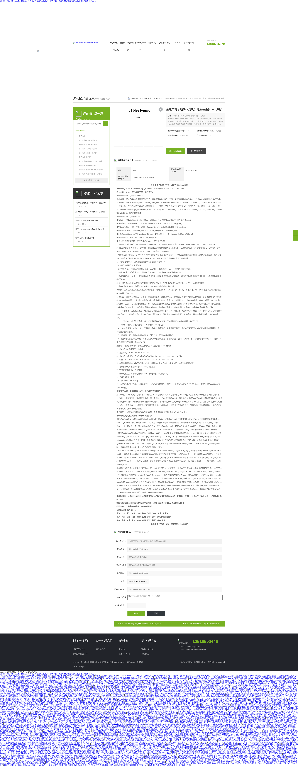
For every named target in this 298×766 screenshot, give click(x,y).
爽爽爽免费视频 (290, 739)
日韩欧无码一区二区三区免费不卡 (277, 675)
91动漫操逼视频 (88, 685)
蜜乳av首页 (59, 688)
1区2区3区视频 (74, 680)
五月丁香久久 (201, 744)
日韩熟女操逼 (138, 739)
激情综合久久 (166, 757)
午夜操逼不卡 (269, 695)
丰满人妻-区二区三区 (48, 739)
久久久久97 (80, 705)
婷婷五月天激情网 (161, 679)
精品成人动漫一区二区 (167, 728)
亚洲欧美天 (188, 682)
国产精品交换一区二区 (140, 754)
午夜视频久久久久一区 (89, 680)
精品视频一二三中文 (126, 716)
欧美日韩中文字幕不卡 (30, 690)
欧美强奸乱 (243, 713)
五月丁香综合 (136, 726)
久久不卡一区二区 (89, 700)
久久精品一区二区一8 (244, 758)
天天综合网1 (63, 721)
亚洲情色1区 (93, 729)
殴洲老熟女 (111, 687)
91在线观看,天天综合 (223, 754)
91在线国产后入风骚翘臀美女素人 (146, 716)
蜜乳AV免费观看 (114, 714)
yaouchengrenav (124, 677)
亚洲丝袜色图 (71, 731)
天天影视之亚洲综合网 (47, 706)
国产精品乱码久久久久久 (184, 710)
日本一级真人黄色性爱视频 (233, 679)
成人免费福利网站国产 (184, 721)
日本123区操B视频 (99, 731)
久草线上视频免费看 (269, 677)
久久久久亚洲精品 (270, 701)
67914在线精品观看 (240, 755)
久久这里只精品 (10, 698)
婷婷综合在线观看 (166, 765)
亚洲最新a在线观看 (95, 706)
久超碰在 (70, 677)
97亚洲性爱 (106, 726)
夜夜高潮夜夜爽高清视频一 (165, 732)
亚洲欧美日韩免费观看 (189, 739)
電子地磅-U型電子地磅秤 (88, 153)
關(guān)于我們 (128, 46)
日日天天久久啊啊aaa (130, 744)
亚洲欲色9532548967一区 (183, 760)
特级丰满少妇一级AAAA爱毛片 (112, 724)
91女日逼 (216, 747)
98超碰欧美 (291, 757)
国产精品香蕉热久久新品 (11, 719)
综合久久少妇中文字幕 (249, 739)
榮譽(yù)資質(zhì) (80, 654)
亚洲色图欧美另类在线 (93, 728)
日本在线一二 (149, 732)
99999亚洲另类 (253, 732)
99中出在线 (171, 701)
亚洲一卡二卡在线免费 (225, 692)
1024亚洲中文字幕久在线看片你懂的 (209, 693)
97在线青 (69, 710)
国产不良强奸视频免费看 (115, 705)
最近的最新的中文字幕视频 (138, 680)
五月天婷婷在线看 (198, 677)
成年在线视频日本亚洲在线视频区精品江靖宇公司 (253, 706)
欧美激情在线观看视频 (34, 683)
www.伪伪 (222, 716)
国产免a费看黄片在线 (186, 749)
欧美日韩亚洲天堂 (54, 713)
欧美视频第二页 (202, 752)
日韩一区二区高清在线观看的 (102, 719)
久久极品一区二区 (189, 675)
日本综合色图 (115, 755)
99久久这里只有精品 (212, 682)
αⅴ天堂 (2, 675)
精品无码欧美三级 (274, 716)
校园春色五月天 (239, 693)
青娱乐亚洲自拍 (44, 728)
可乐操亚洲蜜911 (204, 758)
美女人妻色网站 (10, 757)
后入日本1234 (124, 703)
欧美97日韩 (177, 675)
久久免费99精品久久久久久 (16, 739)
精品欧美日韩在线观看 (255, 695)
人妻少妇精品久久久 (275, 711)
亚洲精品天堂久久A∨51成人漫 (90, 711)
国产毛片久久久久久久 (269, 690)
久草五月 (189, 718)
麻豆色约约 (44, 718)
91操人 (105, 706)
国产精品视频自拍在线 (135, 734)
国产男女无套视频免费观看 (138, 700)
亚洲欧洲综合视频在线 (171, 724)
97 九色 (268, 687)
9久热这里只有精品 (193, 705)
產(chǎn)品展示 (140, 46)
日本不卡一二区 (28, 698)
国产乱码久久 (18, 731)
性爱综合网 (191, 741)
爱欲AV (234, 697)
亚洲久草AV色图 (187, 692)
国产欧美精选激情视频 (42, 741)
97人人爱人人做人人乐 (184, 732)
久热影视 (150, 695)
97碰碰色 (277, 744)
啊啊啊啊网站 (201, 713)
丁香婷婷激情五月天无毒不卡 (18, 750)
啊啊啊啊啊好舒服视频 (257, 719)
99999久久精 (8, 762)
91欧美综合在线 (63, 747)
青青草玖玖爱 (114, 758)
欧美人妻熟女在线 (81, 690)
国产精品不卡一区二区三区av (242, 729)
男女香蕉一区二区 (59, 683)
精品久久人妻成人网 (54, 693)
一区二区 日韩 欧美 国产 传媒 (214, 695)
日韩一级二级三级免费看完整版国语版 (257, 724)
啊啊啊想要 (264, 732)
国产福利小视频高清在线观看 (184, 726)
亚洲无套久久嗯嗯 (150, 719)
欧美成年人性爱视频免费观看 (273, 685)
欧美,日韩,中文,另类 (75, 718)
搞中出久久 (186, 763)
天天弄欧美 (191, 744)
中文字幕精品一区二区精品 (129, 758)
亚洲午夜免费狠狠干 (207, 754)
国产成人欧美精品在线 (117, 701)
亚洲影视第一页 (216, 700)
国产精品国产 (166, 758)
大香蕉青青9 (174, 697)
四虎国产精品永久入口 (62, 711)
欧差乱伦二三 (79, 688)
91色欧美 (175, 752)
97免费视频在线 (181, 714)
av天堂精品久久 (219, 728)
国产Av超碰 (53, 726)
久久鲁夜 (243, 760)
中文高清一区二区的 (84, 731)
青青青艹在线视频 (57, 741)
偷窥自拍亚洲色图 (66, 754)
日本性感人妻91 (275, 732)
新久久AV (175, 680)
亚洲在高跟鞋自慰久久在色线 (281, 750)
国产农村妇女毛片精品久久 (120, 749)
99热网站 (110, 708)
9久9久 (120, 700)
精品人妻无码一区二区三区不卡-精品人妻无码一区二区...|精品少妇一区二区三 (172, 698)
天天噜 (274, 706)
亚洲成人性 (10, 749)
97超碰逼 (123, 723)
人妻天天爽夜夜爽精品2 (128, 693)
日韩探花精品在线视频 (15, 687)
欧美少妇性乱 (135, 714)
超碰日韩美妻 (213, 687)
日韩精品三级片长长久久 (157, 742)
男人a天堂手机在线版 (272, 749)
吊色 (128, 726)
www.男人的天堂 (97, 744)
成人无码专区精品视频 (92, 697)
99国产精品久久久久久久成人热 (140, 745)
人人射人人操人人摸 (114, 731)
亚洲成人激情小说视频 (19, 693)
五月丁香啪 (66, 693)
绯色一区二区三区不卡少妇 (191, 742)
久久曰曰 (74, 711)
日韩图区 (242, 728)
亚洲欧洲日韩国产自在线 (96, 716)
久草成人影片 (72, 752)
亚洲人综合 (261, 718)
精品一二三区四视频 (155, 687)
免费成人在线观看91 (30, 765)
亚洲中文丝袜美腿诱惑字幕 (207, 762)
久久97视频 (141, 701)
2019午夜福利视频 (273, 729)
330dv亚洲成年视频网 (236, 718)
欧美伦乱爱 (79, 758)
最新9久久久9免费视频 (170, 747)
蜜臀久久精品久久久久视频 (51, 736)
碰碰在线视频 (19, 682)
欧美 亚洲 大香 (39, 687)
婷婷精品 (144, 708)
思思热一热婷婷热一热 (235, 710)
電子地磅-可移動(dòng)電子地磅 (90, 161)
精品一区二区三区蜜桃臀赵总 (184, 693)
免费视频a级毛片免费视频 (60, 728)
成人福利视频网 (224, 734)
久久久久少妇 (207, 698)
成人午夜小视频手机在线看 (84, 726)
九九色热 (284, 723)
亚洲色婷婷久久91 (12, 742)
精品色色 (184, 716)
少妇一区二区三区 (227, 747)
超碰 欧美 (84, 708)
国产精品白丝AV (184, 719)
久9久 (284, 726)
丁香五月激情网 (30, 711)
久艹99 (268, 708)
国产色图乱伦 (268, 763)
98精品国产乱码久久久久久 (23, 741)
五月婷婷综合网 (259, 710)
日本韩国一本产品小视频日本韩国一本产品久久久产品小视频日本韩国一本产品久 (219, 737)
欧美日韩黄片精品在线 (123, 685)
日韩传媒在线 (55, 675)
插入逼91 (18, 765)
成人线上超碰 (279, 739)
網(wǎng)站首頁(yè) (116, 46)
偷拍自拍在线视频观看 (279, 760)
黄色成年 (170, 744)
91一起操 (266, 723)
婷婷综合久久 (156, 692)
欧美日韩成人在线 (278, 687)
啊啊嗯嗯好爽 (11, 736)
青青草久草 (245, 745)
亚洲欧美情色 (277, 705)
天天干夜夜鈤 (25, 700)
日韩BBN (286, 754)
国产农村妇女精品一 (184, 754)
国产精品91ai (164, 721)
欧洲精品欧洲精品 (257, 744)
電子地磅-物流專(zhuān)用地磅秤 (91, 170)
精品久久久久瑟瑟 (31, 762)
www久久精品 (103, 762)
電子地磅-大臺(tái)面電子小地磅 (90, 174)
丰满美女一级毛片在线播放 (181, 677)
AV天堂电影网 (9, 706)
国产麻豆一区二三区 (258, 703)
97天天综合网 (183, 679)
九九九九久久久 (52, 721)
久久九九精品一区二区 (92, 724)
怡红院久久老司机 (206, 747)
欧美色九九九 (119, 698)
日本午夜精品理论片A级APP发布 (153, 762)
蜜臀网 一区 (230, 695)
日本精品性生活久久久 (91, 749)
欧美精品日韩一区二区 (92, 758)
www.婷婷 (200, 675)
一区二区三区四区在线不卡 (240, 680)
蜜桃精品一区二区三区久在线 (162, 760)
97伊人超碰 (104, 723)
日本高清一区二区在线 (184, 745)
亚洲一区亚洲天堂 (139, 685)
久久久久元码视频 (156, 675)
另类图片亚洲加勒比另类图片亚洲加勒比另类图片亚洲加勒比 (269, 752)
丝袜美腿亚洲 (51, 701)
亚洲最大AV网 (237, 754)
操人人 (40, 675)
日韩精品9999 (197, 731)
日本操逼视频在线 (166, 693)
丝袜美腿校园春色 (256, 701)
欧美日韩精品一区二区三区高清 (204, 760)
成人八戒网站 (191, 700)
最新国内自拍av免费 (215, 745)
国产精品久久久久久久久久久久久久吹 (144, 749)
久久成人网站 (75, 713)
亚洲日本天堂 (131, 706)
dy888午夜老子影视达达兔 (96, 745)
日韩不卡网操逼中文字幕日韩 (54, 734)
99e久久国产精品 (172, 762)
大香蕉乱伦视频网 (25, 697)
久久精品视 (174, 685)
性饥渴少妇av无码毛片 (119, 680)
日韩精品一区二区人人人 (267, 745)
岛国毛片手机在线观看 (214, 677)
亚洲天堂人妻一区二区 (129, 755)
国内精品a (170, 714)
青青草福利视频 (91, 688)
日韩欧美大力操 (98, 713)
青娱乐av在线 (268, 731)
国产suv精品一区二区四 (149, 728)
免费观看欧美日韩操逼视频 (98, 741)
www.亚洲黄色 (53, 754)
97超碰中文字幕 (146, 690)
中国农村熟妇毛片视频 (181, 737)
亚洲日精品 (16, 679)
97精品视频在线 (289, 692)
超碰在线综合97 (289, 688)
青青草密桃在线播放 (89, 750)
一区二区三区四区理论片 (97, 682)
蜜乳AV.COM (85, 744)
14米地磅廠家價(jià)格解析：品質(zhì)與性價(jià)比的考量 (91, 203)
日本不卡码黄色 (71, 716)
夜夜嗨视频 (97, 679)
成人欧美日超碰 (143, 693)
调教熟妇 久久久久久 (142, 737)
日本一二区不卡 (258, 687)
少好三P (118, 744)
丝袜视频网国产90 (215, 736)
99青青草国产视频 (276, 692)
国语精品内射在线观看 (100, 701)
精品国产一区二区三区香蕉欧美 (238, 716)
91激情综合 (105, 749)
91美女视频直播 (215, 721)
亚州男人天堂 (193, 685)
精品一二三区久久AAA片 (243, 687)
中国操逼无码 (164, 685)
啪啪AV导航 (41, 701)
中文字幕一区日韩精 (35, 752)
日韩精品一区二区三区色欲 (223, 711)
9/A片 (225, 700)
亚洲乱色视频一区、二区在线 (23, 745)
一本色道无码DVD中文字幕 (229, 763)
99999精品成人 (42, 726)
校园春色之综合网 (178, 708)
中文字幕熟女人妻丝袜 (282, 763)
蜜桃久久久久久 (125, 762)
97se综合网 (266, 700)
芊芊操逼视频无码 (196, 695)
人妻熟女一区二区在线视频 (72, 700)
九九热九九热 (132, 710)
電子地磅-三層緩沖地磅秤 (88, 149)
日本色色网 (48, 677)
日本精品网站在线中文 (188, 697)
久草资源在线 (108, 698)
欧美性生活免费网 (278, 734)
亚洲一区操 (269, 744)
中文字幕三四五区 (223, 723)
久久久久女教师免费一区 (214, 703)
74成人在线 (262, 711)
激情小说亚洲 (39, 758)
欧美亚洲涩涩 (228, 693)
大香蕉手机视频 (137, 719)
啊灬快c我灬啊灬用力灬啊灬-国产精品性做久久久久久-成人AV (185, 690)
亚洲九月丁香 (260, 708)
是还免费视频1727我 (286, 682)
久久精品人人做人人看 (115, 682)
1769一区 (273, 741)
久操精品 (175, 757)
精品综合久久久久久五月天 (259, 737)
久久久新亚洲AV (215, 739)
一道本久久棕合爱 (254, 677)
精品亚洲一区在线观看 (259, 680)
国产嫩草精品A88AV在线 (125, 741)
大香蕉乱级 (243, 741)
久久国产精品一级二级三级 (84, 677)
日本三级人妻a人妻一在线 (237, 731)
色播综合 (128, 695)
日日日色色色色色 (249, 754)
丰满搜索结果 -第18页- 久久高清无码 (50, 757)
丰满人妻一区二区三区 (217, 752)
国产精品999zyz (84, 739)
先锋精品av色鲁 (169, 750)
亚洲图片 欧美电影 (139, 695)
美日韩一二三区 (75, 747)
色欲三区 (193, 758)
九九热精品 (43, 719)
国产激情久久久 (218, 698)
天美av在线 (125, 714)
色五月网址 (138, 683)
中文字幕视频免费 (130, 724)
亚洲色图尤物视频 (252, 747)
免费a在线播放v (79, 687)
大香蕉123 (99, 736)
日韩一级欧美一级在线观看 (56, 762)
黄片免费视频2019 (132, 705)
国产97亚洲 (110, 692)
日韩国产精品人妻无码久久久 (148, 710)
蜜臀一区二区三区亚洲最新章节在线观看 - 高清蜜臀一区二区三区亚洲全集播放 (74, 763)
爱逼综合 (45, 723)
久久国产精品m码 (147, 697)
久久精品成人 (139, 675)
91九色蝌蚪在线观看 (289, 732)
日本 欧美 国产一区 (76, 724)
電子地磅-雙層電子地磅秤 (88, 144)
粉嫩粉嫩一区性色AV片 (172, 763)
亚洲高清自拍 (144, 713)
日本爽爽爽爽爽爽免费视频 (247, 757)
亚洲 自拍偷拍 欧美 (92, 765)
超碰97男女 (190, 708)
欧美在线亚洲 (9, 723)
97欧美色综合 (51, 747)
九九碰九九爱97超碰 (247, 763)
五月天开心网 (236, 723)
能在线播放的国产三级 (236, 714)
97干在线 (74, 679)
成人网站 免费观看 (202, 749)
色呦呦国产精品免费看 (64, 687)
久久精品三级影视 (61, 758)
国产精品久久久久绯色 (163, 752)
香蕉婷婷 (244, 685)
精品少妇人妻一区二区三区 (151, 747)
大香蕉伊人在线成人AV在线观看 (55, 752)
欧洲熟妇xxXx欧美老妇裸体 (236, 752)
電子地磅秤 (169, 98)
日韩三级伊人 (253, 755)
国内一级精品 (105, 742)
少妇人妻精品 (35, 700)
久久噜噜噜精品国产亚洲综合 (115, 713)
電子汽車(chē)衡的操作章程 (86, 220)
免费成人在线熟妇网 (65, 726)
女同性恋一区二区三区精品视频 (98, 755)
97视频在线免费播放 (18, 755)
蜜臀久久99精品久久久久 (193, 734)
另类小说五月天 (206, 728)
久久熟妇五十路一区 (226, 687)
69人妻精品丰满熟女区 (240, 762)
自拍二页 (152, 705)
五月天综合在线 (142, 765)
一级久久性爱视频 (40, 749)
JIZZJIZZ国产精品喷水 (243, 692)
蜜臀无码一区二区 (37, 685)
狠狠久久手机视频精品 (279, 714)
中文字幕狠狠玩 (70, 741)
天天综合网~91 (33, 718)
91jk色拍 (240, 698)
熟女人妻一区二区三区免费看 (219, 690)
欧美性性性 (105, 718)
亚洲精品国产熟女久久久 (169, 729)
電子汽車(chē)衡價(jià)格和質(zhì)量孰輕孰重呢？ (91, 229)
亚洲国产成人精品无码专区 (280, 758)
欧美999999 (157, 690)
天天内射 (104, 690)
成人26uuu (153, 700)
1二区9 (204, 742)
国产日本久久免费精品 (279, 700)
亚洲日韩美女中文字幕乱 (265, 726)
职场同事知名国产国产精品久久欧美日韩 (30, 747)
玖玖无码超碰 (62, 718)
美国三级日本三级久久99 (168, 723)
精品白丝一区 (287, 744)
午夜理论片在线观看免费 (161, 741)
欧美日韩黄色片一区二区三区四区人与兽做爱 (16, 758)
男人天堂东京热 (207, 705)
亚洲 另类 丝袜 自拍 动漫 (247, 682)
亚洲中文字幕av (66, 729)
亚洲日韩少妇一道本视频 (221, 732)
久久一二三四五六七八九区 (179, 695)
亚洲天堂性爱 (228, 749)
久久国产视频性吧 (174, 706)
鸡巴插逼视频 (281, 757)
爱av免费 (9, 710)
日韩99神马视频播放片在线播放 (14, 744)
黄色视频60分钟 (198, 682)
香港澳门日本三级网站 (221, 701)
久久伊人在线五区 (186, 680)
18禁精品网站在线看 (75, 697)
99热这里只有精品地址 (184, 701)
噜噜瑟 (196, 747)
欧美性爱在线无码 (216, 749)
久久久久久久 (30, 682)
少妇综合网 (95, 737)
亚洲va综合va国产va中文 (33, 731)
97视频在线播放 (128, 683)
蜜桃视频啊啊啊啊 (186, 747)
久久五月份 (244, 736)
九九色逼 (273, 737)
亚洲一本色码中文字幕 (182, 765)
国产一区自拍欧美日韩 (275, 721)
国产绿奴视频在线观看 (159, 706)
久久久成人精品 (253, 741)
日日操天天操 (242, 677)
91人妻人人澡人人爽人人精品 (114, 763)
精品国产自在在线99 (265, 739)
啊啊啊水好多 (148, 683)
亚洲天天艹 (173, 679)
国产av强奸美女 (278, 708)
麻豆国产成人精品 (287, 729)
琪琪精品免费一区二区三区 (49, 729)
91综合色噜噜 (68, 685)
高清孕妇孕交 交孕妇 (80, 729)
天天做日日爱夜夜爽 (24, 736)
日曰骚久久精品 (255, 700)
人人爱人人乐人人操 (37, 708)
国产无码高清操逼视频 (86, 752)
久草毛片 (117, 708)
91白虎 (129, 711)
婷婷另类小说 (186, 731)
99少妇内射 (154, 693)
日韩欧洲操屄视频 (136, 760)
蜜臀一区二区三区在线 (222, 705)
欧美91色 (64, 724)
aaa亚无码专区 (226, 742)
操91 (76, 739)
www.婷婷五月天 (189, 683)
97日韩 (251, 713)
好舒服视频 (18, 701)
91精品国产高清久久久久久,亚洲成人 (86, 742)
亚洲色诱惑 (18, 703)
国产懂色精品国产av (238, 690)
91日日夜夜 (281, 677)
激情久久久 (48, 683)
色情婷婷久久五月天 (140, 688)
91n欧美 (204, 724)
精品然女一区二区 (155, 680)
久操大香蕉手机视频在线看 (260, 750)
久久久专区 (78, 685)
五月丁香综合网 (241, 675)
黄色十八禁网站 (287, 724)
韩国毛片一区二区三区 (77, 703)
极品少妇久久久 (181, 728)
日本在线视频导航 (204, 716)
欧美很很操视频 (51, 697)
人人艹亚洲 (263, 736)
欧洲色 (232, 675)
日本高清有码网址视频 (14, 695)
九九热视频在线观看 (19, 754)
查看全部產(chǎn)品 (91, 180)
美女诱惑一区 (132, 718)
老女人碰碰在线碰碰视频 (202, 732)
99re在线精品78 (180, 744)
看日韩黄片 (278, 718)
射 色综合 (115, 688)
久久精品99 (140, 703)
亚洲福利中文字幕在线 (34, 692)
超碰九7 (79, 675)
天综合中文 (36, 736)
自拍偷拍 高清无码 (13, 716)
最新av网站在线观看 (33, 710)
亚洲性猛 (256, 758)
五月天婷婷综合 (113, 693)
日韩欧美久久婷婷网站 (153, 724)
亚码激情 (17, 760)
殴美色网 (269, 718)
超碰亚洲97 (176, 716)
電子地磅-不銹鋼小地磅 (87, 165)
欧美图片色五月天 (184, 703)
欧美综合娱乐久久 (242, 750)
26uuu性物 (140, 757)
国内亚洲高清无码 (99, 693)
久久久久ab (222, 750)
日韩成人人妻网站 (110, 734)
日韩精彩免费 (229, 706)
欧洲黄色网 (63, 765)
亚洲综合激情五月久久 (42, 745)
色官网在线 (143, 744)
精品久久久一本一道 (16, 728)
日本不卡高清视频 (191, 688)
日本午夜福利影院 (59, 677)
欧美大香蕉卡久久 (152, 755)
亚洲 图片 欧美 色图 (17, 729)
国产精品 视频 (67, 736)
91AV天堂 (285, 731)
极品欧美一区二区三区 (30, 680)
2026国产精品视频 (111, 703)
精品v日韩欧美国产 (22, 723)
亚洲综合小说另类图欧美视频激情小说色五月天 (174, 736)
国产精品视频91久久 (122, 692)
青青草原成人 (279, 693)
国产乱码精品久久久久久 (164, 726)
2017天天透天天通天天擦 (171, 692)
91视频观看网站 (279, 679)
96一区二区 (73, 721)
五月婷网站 (42, 721)
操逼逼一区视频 (160, 739)
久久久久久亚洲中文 (125, 675)
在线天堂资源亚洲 (80, 754)
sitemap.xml (220, 662)
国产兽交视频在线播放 (259, 716)
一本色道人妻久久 (117, 695)
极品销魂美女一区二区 (224, 755)
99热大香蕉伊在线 (134, 747)
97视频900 (117, 747)
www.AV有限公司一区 (151, 682)
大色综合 (194, 719)
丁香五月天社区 (169, 687)
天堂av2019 (46, 710)
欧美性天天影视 (19, 683)
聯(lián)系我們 (188, 46)
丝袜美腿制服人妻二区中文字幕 (14, 692)
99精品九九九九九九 (263, 705)
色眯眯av (185, 706)
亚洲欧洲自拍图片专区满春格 (136, 687)
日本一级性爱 (286, 749)
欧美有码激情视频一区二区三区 (164, 745)
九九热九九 (122, 734)
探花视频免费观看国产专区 (48, 703)
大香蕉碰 (50, 711)
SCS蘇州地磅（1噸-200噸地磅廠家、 (205, 624)
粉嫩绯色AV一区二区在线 (97, 754)
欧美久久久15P (35, 723)
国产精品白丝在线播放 (122, 728)
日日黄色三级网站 (23, 713)
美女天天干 (132, 723)
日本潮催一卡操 (204, 688)
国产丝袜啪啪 (131, 701)
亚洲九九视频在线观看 (215, 713)
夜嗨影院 (132, 765)
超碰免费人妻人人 (70, 682)
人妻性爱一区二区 (66, 760)
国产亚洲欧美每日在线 (97, 732)
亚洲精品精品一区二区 (62, 679)
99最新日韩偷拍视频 (152, 757)
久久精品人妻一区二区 (89, 692)
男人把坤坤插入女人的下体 (167, 719)
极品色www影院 (24, 685)
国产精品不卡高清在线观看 (38, 737)
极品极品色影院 (133, 713)
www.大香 (30, 744)
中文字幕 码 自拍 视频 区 (135, 732)
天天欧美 (33, 726)
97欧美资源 (184, 724)
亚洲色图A (203, 687)
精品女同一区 (180, 705)
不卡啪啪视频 (222, 714)
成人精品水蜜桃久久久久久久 (161, 737)
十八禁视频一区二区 (209, 692)
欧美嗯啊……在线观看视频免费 (259, 760)
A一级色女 (246, 703)
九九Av (19, 698)
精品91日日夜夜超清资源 (213, 679)
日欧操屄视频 (241, 695)
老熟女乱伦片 (243, 697)
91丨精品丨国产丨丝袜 (20, 708)
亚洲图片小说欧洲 (99, 687)
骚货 (126, 700)
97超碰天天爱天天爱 (200, 721)
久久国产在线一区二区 (80, 732)
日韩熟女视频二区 (15, 732)
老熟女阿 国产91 (113, 745)
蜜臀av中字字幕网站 (231, 713)
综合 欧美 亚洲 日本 (31, 703)
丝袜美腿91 (280, 745)
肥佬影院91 (55, 732)
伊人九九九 (20, 711)
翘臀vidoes (164, 688)
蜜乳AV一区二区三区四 (186, 713)
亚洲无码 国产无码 (139, 750)
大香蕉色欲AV (35, 750)
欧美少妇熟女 (180, 700)
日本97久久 (290, 745)
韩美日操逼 (64, 755)
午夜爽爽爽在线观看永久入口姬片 (208, 708)
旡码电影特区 (203, 739)
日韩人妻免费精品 (266, 679)
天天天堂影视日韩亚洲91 (17, 721)
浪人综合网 (196, 757)
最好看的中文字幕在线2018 (267, 682)
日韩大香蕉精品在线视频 (250, 734)
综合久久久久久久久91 (58, 695)
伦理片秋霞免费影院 (285, 762)
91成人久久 (143, 705)
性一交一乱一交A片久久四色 (51, 700)
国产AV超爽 (24, 726)
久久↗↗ (69, 734)
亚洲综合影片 (127, 739)
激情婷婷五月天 (107, 728)
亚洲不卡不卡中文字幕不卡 (49, 680)
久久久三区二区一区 (178, 741)
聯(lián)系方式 (147, 649)
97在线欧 (278, 688)
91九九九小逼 (235, 685)
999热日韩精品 (94, 690)
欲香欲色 (160, 718)
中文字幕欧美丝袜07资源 (30, 716)
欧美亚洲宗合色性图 (27, 742)
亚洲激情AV (264, 741)
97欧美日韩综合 (275, 697)
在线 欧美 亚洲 (44, 695)
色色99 (97, 677)
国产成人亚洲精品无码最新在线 (125, 679)
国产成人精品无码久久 (289, 719)
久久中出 (258, 763)
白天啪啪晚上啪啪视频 (108, 765)
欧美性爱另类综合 (284, 710)
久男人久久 (24, 675)
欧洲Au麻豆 (110, 685)
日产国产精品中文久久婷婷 (150, 714)
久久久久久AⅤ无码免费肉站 (107, 700)
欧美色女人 (69, 757)
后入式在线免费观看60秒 (276, 703)
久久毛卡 (141, 724)
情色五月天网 (291, 679)
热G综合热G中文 (154, 708)
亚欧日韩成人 (114, 723)
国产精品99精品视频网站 (157, 744)
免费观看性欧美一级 (223, 697)
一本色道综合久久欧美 (97, 708)
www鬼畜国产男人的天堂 (227, 757)
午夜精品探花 (288, 711)
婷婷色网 (42, 762)
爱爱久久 (252, 697)
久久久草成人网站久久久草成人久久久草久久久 (225, 724)
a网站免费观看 (194, 724)
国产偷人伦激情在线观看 (9, 697)
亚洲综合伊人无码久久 (162, 677)
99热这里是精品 (91, 762)
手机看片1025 (150, 734)
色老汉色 (277, 731)
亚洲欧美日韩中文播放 (139, 742)
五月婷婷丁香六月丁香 (45, 679)
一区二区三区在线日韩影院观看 (92, 734)
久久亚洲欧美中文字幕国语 (287, 683)
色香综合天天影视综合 (116, 690)
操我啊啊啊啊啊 (39, 760)
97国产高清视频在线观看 (147, 736)
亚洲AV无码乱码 (148, 726)
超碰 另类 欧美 (243, 719)
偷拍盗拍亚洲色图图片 (118, 718)
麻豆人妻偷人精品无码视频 (37, 754)
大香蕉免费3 (259, 749)
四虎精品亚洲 (95, 718)
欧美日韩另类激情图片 (76, 695)
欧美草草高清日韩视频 (246, 708)
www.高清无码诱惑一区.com (125, 757)
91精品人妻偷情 (112, 716)
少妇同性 (179, 750)
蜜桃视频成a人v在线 (251, 679)
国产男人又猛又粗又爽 (188, 752)
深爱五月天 (290, 734)
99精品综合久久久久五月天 (33, 724)
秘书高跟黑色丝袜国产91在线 (68, 701)
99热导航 (63, 698)
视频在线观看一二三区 (117, 706)
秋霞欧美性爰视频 (229, 677)
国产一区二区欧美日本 (206, 719)
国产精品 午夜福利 (173, 739)
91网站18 (51, 742)
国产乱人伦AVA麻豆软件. (24, 749)
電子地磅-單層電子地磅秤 (88, 140)
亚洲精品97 (59, 705)
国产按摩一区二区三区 (53, 685)
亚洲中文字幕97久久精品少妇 (147, 723)
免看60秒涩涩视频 (132, 690)
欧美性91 (197, 692)
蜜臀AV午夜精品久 (203, 683)
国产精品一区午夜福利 (86, 721)
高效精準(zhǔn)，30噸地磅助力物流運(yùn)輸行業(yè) (91, 212)
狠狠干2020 (64, 680)
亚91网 (200, 679)
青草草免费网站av (199, 750)
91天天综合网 (216, 688)
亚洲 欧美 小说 (271, 683)
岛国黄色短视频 (123, 765)
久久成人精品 (254, 736)
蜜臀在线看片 (172, 703)
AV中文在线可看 (97, 698)
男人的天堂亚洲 (101, 675)
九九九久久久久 (185, 757)
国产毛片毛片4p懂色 (20, 737)
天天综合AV (39, 677)
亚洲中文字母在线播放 (117, 711)
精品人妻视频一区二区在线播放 (112, 721)
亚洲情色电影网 (86, 713)
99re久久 (147, 760)
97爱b (201, 685)
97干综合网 (85, 683)
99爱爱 (46, 675)
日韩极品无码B (140, 741)
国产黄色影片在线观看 (230, 736)
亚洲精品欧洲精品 (97, 739)
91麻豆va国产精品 (174, 742)
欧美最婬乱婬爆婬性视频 (131, 697)
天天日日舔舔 (105, 695)
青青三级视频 (19, 762)
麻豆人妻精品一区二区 (229, 708)
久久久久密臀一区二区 (72, 692)
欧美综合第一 (82, 682)
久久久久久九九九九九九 (241, 742)
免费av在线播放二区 (118, 710)
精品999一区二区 (47, 750)
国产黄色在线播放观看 (210, 763)
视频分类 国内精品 (73, 683)
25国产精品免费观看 (269, 762)
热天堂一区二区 (152, 685)
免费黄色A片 (231, 758)
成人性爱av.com (284, 690)
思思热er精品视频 (252, 693)
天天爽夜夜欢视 (165, 716)
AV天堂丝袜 (265, 758)
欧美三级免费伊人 (284, 701)
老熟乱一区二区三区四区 (9, 685)
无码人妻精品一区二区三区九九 (116, 752)
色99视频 (38, 698)
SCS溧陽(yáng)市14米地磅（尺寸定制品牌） (144, 624)
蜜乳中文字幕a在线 (231, 744)
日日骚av (98, 726)
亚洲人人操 (100, 752)
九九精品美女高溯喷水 (169, 713)
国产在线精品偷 (41, 742)
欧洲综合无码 (166, 708)
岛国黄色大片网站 (52, 760)
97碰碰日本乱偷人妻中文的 (24, 677)
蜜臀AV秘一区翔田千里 (257, 683)
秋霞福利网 (238, 703)
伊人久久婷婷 (212, 750)
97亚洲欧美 (248, 710)
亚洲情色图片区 (120, 737)
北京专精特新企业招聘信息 (228, 741)
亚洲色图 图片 (8, 760)
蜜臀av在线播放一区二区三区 (226, 719)
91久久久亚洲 (240, 747)
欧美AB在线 (49, 705)
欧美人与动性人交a (61, 750)
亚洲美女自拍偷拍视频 (118, 729)
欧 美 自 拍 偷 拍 (6, 741)
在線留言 (177, 43)
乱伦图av (290, 737)
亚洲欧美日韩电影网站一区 (107, 750)
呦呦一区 (134, 677)
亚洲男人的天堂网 (248, 705)
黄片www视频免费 (143, 706)
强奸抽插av (276, 724)
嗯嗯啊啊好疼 (49, 758)
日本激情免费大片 (284, 706)
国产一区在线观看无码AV (134, 698)
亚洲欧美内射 (290, 680)
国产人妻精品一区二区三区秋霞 (262, 688)
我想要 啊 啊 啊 (131, 736)
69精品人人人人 (262, 697)
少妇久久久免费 (27, 760)
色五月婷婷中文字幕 (176, 688)
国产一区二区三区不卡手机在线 (81, 714)
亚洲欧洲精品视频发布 (11, 700)
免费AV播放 (120, 687)
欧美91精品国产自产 (145, 677)
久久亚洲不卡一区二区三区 (217, 718)
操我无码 (121, 732)
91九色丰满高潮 (19, 710)
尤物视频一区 (169, 718)
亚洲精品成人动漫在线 (113, 739)
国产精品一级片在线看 (122, 719)
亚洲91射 (290, 677)
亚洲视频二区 (109, 744)
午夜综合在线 (62, 697)
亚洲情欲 (76, 734)
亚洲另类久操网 (85, 701)
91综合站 (282, 742)
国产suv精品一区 (80, 760)
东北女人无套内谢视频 (188, 762)
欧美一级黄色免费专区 (19, 752)
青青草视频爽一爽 (76, 749)
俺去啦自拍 (136, 728)
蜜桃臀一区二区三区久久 (34, 688)
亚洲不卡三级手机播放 (51, 698)
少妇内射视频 (178, 734)
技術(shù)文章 (164, 46)
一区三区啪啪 (209, 729)
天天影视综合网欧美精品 (133, 682)
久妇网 (98, 721)
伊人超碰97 (202, 755)
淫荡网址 (89, 687)
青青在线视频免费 (28, 705)
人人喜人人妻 (243, 683)
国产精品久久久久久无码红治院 (187, 687)
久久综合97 (132, 752)
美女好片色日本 (104, 680)
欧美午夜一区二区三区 (146, 752)
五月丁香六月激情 (29, 701)
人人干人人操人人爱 (16, 688)
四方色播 (253, 745)
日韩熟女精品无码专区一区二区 (205, 714)
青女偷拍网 (188, 750)
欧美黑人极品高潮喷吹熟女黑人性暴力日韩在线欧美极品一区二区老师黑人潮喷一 (182, 711)
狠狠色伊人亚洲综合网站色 (150, 758)
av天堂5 (215, 716)
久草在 (190, 714)
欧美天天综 (73, 755)
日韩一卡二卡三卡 (222, 685)
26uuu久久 (87, 719)
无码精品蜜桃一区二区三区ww (54, 731)
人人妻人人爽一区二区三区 (252, 723)
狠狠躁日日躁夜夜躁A (64, 742)
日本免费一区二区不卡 (166, 700)
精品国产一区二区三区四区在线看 (269, 754)
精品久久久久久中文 (92, 695)
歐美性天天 (86, 747)
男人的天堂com (245, 744)
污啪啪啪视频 (256, 742)
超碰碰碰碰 (82, 716)
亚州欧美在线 (275, 723)
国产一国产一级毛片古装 (147, 718)
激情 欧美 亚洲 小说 (210, 734)
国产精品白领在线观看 (198, 706)
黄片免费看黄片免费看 (52, 724)
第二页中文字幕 (220, 710)
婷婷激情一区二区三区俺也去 (206, 723)
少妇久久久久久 (69, 705)
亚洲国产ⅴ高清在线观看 (230, 721)
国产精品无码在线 (255, 685)
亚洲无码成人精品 (75, 723)
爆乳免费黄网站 (57, 692)
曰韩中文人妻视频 (203, 700)
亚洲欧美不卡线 (230, 698)
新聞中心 (152, 43)
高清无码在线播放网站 (186, 723)
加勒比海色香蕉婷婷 (64, 706)
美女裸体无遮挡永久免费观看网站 (258, 714)
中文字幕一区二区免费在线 (140, 692)
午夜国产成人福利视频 (53, 708)
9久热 (13, 711)
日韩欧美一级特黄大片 (174, 682)
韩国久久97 (244, 721)
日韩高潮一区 (64, 749)
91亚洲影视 (231, 750)
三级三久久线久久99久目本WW (117, 760)
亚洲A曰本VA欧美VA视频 (25, 763)
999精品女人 (226, 688)
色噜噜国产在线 (255, 762)
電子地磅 (181, 98)
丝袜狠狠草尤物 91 (224, 762)
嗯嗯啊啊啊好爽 (272, 710)
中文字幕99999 (107, 679)
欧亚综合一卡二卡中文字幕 (220, 683)
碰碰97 (128, 754)
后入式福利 (153, 754)
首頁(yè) (143, 98)
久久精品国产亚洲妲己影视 (136, 729)
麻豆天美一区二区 (273, 719)
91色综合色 (228, 703)
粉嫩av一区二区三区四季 (166, 705)
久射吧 (147, 675)
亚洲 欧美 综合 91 (104, 688)
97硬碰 (63, 675)
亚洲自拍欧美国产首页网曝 (100, 710)
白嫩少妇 (245, 700)
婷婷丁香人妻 (248, 749)
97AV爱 (287, 708)
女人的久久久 (235, 734)
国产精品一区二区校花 (81, 710)
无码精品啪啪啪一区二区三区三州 (52, 716)
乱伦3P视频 (287, 705)
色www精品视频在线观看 (206, 697)
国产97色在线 (53, 749)
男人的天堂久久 (260, 729)
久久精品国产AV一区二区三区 (279, 736)
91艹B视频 (126, 731)
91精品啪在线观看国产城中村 (83, 736)
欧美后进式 (211, 755)
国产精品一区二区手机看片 (95, 705)
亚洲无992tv (51, 714)
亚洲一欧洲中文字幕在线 (37, 693)
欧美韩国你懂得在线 (13, 705)
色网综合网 (124, 745)
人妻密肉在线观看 (200, 718)
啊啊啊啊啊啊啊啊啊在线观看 (114, 736)
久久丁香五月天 (214, 742)
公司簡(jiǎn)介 (79, 649)
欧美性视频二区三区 (55, 682)
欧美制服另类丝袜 (266, 693)
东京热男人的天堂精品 (270, 742)
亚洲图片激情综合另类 (76, 765)
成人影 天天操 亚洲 (162, 695)
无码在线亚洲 (50, 687)
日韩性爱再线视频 (125, 688)
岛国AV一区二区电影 (113, 683)
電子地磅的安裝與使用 (84, 238)
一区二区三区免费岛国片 (167, 754)
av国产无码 (183, 685)
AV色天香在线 (49, 688)
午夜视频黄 (82, 755)
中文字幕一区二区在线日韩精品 (271, 747)
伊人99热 (47, 692)
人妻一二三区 (69, 688)
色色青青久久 (234, 760)
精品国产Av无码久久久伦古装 (206, 741)
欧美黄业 (142, 755)
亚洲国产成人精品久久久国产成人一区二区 (159, 731)
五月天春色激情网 (33, 739)
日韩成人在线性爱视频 (146, 679)
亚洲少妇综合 (85, 698)
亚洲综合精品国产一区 (29, 719)
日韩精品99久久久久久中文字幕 (78, 737)
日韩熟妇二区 (224, 675)
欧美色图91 (41, 711)
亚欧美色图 (193, 679)
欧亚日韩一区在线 (268, 698)
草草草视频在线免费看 (43, 744)
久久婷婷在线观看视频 (164, 734)
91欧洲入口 (282, 737)
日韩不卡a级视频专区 (109, 677)
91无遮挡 (105, 758)
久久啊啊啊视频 (250, 718)
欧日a (63, 710)
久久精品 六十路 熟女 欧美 (48, 765)
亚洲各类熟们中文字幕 (39, 713)
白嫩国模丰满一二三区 (37, 714)
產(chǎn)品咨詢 (175, 151)
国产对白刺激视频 (253, 690)
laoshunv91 (207, 731)
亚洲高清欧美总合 (198, 703)
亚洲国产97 (40, 705)
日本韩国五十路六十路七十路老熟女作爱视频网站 (211, 680)
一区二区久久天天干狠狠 (231, 739)
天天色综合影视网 (240, 711)
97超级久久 (55, 710)
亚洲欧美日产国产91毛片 (116, 754)
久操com (65, 713)
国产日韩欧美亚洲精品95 (169, 749)
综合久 (163, 714)
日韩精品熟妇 (236, 705)
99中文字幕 (31, 679)
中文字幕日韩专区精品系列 (26, 757)
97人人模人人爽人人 (167, 710)
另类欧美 (86, 718)
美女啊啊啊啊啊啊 (232, 728)
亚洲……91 (258, 731)
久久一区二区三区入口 (65, 739)
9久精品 (163, 682)
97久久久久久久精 (211, 675)
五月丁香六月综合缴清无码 (111, 697)
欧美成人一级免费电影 (252, 698)
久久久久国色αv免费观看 (41, 732)
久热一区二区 (39, 763)
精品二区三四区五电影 (134, 763)
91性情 (24, 679)
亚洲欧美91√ (16, 690)
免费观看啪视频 (209, 685)
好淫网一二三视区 (31, 728)
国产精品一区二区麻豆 (257, 721)
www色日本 (71, 675)
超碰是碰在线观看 (159, 703)
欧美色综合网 (177, 683)
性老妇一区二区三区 (21, 714)
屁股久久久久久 (223, 760)
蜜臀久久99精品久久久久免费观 (85, 757)
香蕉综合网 (33, 675)
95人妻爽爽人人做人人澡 (58, 723)
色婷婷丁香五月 (23, 734)
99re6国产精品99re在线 (163, 683)
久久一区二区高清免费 (223, 729)
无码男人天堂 (91, 703)
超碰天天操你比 (88, 675)
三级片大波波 (63, 744)
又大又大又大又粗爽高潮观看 (10, 680)
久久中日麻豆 (114, 762)
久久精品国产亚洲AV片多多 (62, 745)
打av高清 (114, 742)
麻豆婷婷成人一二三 (30, 695)
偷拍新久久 (244, 701)
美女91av (100, 703)
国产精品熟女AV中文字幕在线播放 (190, 729)
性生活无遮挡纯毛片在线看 (156, 701)
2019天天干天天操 (200, 745)
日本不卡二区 (9, 765)
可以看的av (136, 762)
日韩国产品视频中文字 (276, 680)
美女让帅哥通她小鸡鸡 (229, 682)
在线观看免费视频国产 (256, 675)
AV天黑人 (278, 726)
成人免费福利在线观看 (215, 706)
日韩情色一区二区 (77, 728)
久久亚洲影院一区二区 (91, 723)
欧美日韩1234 (65, 732)
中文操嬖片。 (180, 718)
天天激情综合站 (278, 728)
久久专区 (130, 737)
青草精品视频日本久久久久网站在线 (61, 690)
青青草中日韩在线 (62, 714)
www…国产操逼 (73, 698)
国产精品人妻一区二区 (106, 757)
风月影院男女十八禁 (285, 741)
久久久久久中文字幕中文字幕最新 (184, 755)
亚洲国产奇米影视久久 (155, 750)
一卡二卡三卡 (100, 685)
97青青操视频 (154, 688)
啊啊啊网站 (29, 687)
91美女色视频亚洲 (85, 679)
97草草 (132, 703)
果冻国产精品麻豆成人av (203, 701)
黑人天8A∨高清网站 (218, 758)
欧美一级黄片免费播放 (57, 737)
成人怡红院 (43, 690)
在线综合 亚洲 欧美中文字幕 (81, 693)
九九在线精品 (104, 729)
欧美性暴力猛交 (153, 729)
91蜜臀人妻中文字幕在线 (241, 688)
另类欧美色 (167, 680)
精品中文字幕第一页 (97, 683)
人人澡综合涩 (149, 739)
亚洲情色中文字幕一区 (215, 744)
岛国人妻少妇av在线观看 (96, 760)
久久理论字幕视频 (54, 719)
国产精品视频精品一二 (150, 721)
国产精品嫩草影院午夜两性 (204, 710)
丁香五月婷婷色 (41, 682)
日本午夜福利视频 (36, 734)
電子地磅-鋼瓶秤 (85, 157)
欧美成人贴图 (82, 741)
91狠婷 (250, 731)
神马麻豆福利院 (38, 697)
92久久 (172, 721)
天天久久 (111, 741)
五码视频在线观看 (79, 745)
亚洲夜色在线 (252, 711)
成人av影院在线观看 (118, 726)
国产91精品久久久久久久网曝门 (286, 695)
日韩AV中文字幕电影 (199, 736)
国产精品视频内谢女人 (232, 745)
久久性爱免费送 (124, 742)
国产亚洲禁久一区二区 (8, 734)
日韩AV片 (3, 721)
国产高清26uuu (111, 732)
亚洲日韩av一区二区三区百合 (270, 755)
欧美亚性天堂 (154, 765)
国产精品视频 (107, 747)
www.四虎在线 (252, 728)
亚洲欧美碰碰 (235, 701)
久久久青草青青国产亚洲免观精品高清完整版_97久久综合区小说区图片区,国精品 (225, 726)
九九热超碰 (193, 716)
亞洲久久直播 (112, 675)
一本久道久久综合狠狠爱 (13, 724)
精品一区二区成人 (234, 700)
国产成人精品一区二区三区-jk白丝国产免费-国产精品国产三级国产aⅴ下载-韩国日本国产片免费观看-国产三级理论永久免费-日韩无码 (48, 674)
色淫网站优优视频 (12, 675)
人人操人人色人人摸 (79, 706)
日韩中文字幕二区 (31, 729)
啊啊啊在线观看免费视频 (72, 708)
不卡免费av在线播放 (161, 697)
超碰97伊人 (63, 703)
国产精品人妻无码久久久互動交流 (15, 718)
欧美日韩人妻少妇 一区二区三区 (27, 706)
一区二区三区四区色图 (260, 692)
